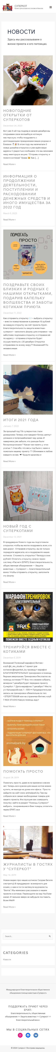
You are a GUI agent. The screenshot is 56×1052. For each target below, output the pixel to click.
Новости (7, 959)
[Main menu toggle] (50, 7)
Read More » (9, 164)
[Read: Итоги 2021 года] (28, 389)
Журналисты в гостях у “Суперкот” (28, 866)
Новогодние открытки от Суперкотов (17, 115)
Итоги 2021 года (21, 420)
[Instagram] (20, 1035)
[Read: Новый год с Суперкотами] (28, 495)
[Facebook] (28, 1035)
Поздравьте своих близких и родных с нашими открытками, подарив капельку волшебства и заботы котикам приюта (28, 296)
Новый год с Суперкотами (18, 528)
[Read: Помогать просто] (28, 740)
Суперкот (20, 5)
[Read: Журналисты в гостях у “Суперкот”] (28, 842)
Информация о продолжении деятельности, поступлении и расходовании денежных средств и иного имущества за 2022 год (27, 191)
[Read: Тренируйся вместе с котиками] (28, 616)
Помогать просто (23, 771)
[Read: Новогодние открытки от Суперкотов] (28, 80)
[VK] (35, 1035)
